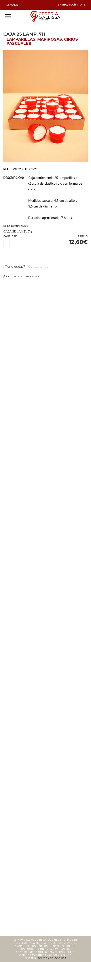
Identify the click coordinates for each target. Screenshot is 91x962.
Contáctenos (37, 267)
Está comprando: (16, 226)
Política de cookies (52, 958)
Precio (83, 236)
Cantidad (10, 236)
